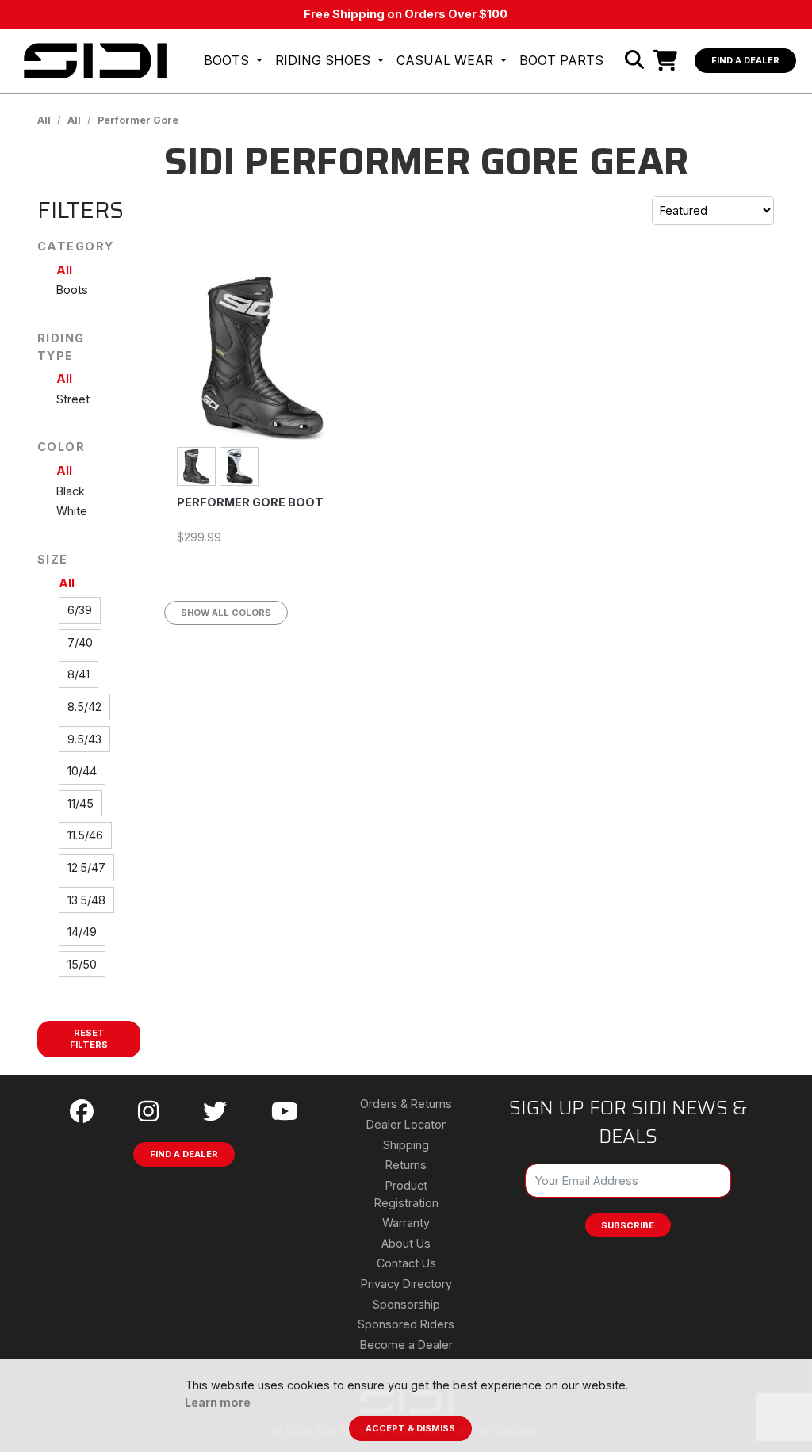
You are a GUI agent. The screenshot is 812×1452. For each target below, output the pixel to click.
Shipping (406, 1145)
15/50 (82, 964)
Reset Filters (89, 1038)
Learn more (218, 1402)
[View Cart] (669, 60)
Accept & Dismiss (410, 1428)
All (44, 120)
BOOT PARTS (561, 60)
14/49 (82, 931)
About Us (406, 1243)
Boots (72, 289)
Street (73, 399)
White (71, 511)
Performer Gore (138, 120)
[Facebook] (82, 1111)
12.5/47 (86, 867)
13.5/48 (86, 900)
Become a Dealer (406, 1344)
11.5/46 (85, 835)
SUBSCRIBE (627, 1225)
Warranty (406, 1222)
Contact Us (406, 1263)
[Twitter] (215, 1111)
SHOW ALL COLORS (226, 612)
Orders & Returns (406, 1103)
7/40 (80, 642)
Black (70, 491)
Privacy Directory (406, 1283)
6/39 (79, 610)
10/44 (82, 771)
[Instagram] (148, 1111)
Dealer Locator (406, 1124)
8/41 (78, 674)
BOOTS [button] (228, 60)
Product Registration (406, 1194)
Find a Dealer (745, 60)
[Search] (634, 60)
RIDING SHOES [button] (324, 60)
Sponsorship (406, 1304)
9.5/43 (84, 739)
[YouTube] (284, 1111)
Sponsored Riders (406, 1324)
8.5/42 (84, 706)
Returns (406, 1164)
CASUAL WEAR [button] (446, 60)
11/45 (80, 803)
